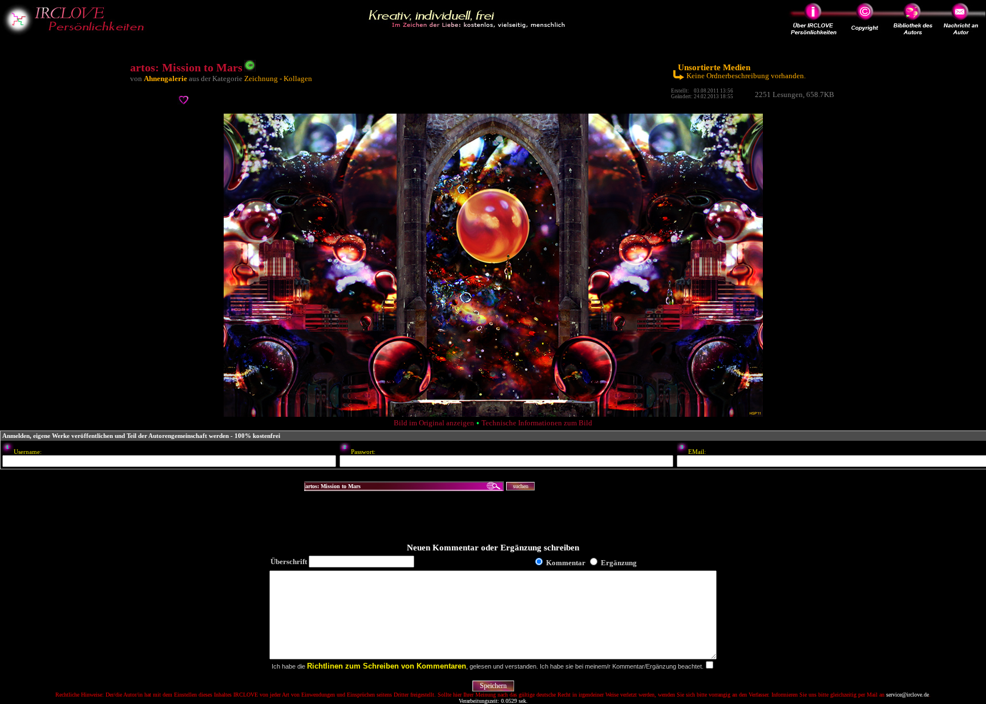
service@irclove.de (907, 694)
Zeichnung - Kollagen (278, 78)
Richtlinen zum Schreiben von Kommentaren (386, 666)
